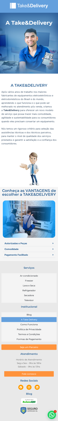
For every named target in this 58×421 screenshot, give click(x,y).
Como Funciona (29, 324)
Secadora (29, 295)
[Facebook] (20, 387)
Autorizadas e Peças (16, 243)
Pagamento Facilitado (16, 254)
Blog (29, 314)
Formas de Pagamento (29, 339)
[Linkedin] (37, 387)
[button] (29, 243)
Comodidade (12, 249)
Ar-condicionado (29, 275)
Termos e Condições (29, 334)
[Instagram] (29, 387)
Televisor (29, 300)
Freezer (29, 280)
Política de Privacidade (29, 329)
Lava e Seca (29, 285)
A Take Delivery (29, 319)
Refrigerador (29, 290)
